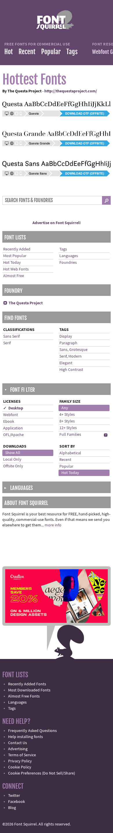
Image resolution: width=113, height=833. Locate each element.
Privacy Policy (20, 761)
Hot (8, 52)
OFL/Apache (13, 434)
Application (13, 428)
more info (53, 525)
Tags (72, 52)
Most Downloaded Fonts (29, 690)
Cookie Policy (19, 767)
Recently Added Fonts (27, 684)
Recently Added (16, 249)
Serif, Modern (70, 356)
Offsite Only (13, 466)
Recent (27, 52)
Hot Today (12, 262)
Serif (7, 343)
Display (65, 336)
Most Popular (14, 256)
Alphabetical (70, 453)
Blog (12, 807)
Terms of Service (22, 755)
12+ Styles (68, 428)
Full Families (70, 434)
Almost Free (13, 276)
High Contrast (71, 369)
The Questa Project (23, 303)
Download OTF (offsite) (84, 113)
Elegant (65, 363)
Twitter (14, 795)
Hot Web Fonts (16, 269)
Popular (51, 52)
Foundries (68, 262)
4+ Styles (67, 414)
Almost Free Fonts (24, 696)
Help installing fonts (25, 736)
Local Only (12, 459)
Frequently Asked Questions (32, 730)
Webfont (10, 415)
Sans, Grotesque (73, 349)
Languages (68, 256)
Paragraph (68, 343)
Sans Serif (11, 336)
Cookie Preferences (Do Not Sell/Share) (41, 773)
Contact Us (17, 743)
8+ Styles (67, 421)
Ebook (8, 421)
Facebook (16, 801)
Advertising (18, 749)
